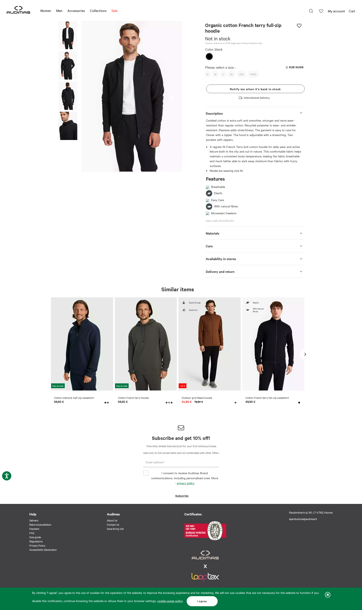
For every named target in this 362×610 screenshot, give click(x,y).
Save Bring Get (115, 528)
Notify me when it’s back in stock (255, 89)
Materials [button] (212, 233)
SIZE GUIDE (296, 67)
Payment (34, 528)
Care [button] (209, 246)
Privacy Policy (37, 545)
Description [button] (214, 113)
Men (59, 10)
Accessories (76, 10)
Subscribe (182, 496)
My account (336, 11)
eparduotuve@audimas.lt (303, 519)
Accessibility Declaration (43, 549)
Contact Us (113, 524)
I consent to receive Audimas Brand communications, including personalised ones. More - (184, 478)
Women (45, 10)
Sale (114, 10)
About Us (112, 520)
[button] (67, 35)
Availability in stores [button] (221, 258)
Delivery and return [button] (220, 271)
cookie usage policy (169, 601)
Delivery (33, 520)
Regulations (36, 541)
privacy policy (185, 483)
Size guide (35, 537)
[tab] (254, 112)
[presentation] (172, 96)
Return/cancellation (40, 524)
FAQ (31, 533)
